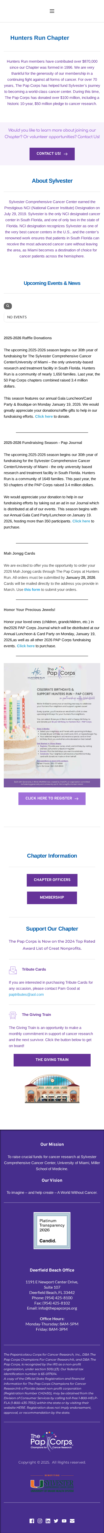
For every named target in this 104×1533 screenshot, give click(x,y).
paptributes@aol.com (26, 994)
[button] (52, 11)
